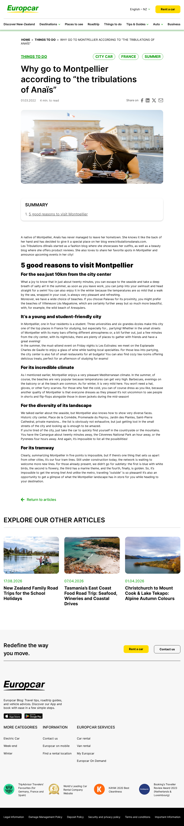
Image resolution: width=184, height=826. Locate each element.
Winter (8, 753)
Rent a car (168, 9)
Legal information (14, 816)
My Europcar (85, 753)
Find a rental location (57, 753)
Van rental (84, 746)
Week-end (10, 746)
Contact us (167, 649)
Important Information (167, 816)
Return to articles (41, 500)
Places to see (74, 24)
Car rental (83, 738)
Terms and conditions (137, 816)
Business (174, 24)
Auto (156, 24)
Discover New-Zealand (19, 24)
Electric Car (12, 738)
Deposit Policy (75, 816)
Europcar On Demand (91, 761)
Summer (153, 56)
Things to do (113, 24)
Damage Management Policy (45, 816)
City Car (104, 56)
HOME (25, 39)
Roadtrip (93, 24)
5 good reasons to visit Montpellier (58, 214)
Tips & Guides (136, 24)
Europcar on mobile (56, 746)
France (128, 56)
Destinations (48, 24)
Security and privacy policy (104, 816)
